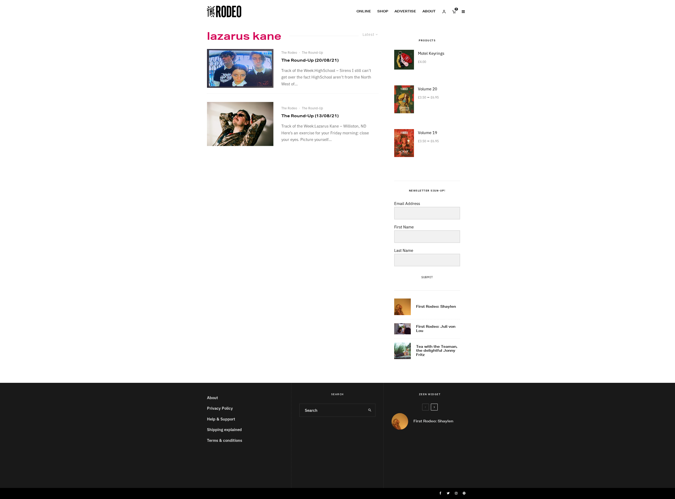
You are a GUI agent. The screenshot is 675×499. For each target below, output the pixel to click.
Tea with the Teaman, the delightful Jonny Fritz (436, 351)
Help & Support (221, 419)
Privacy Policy (220, 408)
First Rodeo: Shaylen (436, 307)
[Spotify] (464, 493)
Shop (382, 11)
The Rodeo (289, 52)
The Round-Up (312, 52)
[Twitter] (448, 493)
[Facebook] (440, 493)
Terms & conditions (224, 440)
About (429, 11)
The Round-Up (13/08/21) (310, 115)
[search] (369, 410)
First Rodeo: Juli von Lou (435, 329)
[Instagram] (456, 493)
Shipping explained (224, 429)
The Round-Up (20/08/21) (310, 60)
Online (363, 11)
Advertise (405, 11)
